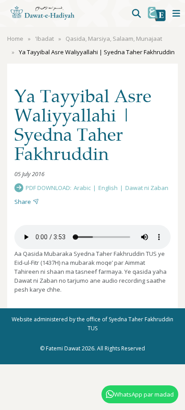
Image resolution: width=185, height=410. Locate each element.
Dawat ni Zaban (146, 188)
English (108, 188)
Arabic (82, 188)
